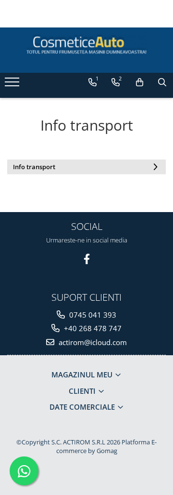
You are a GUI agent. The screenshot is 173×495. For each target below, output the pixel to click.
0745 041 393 (91, 315)
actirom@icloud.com (92, 342)
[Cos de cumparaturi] (139, 82)
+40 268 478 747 (92, 328)
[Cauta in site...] (162, 82)
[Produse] (13, 85)
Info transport (34, 166)
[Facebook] (86, 259)
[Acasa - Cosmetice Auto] (86, 45)
